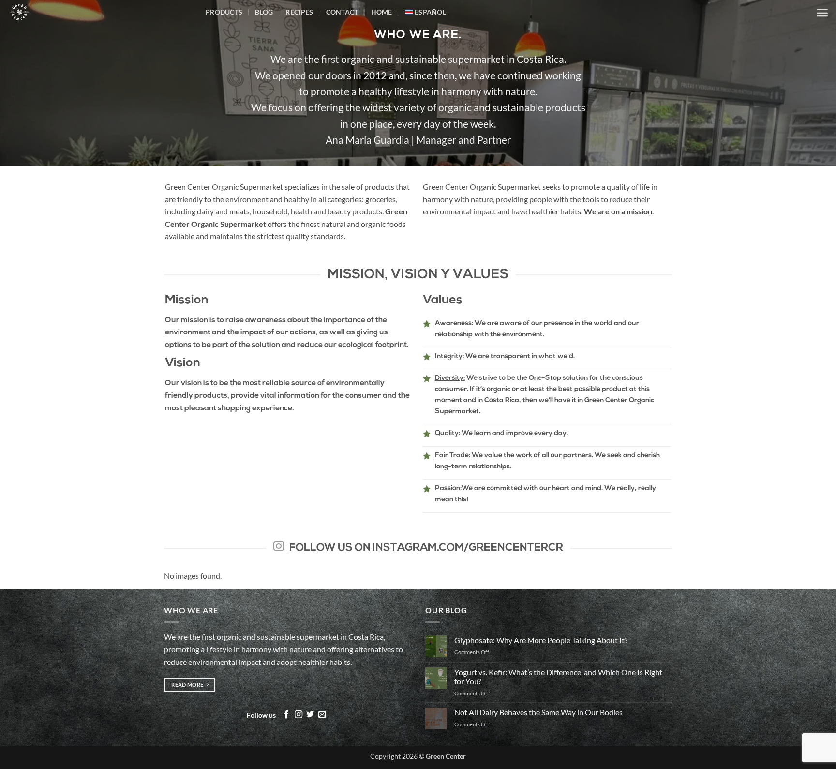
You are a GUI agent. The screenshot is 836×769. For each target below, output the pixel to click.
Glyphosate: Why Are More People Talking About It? (540, 640)
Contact (342, 12)
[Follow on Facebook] (286, 714)
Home (381, 12)
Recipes (299, 12)
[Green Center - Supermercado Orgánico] (99, 12)
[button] (822, 13)
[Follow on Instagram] (298, 714)
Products (224, 12)
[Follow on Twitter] (310, 714)
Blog (264, 12)
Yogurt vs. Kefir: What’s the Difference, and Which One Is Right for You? (558, 676)
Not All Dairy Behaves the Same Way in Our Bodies (538, 712)
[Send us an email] (322, 714)
